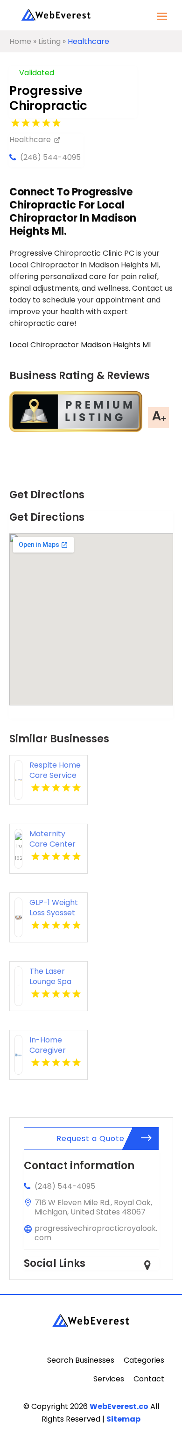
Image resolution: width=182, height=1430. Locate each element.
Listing (49, 41)
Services (108, 1378)
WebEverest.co (119, 1406)
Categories (144, 1360)
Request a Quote (90, 1138)
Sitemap (123, 1419)
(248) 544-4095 (50, 157)
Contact (148, 1378)
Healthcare (88, 41)
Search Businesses (80, 1360)
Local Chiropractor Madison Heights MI (80, 344)
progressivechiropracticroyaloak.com (96, 1233)
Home (20, 41)
